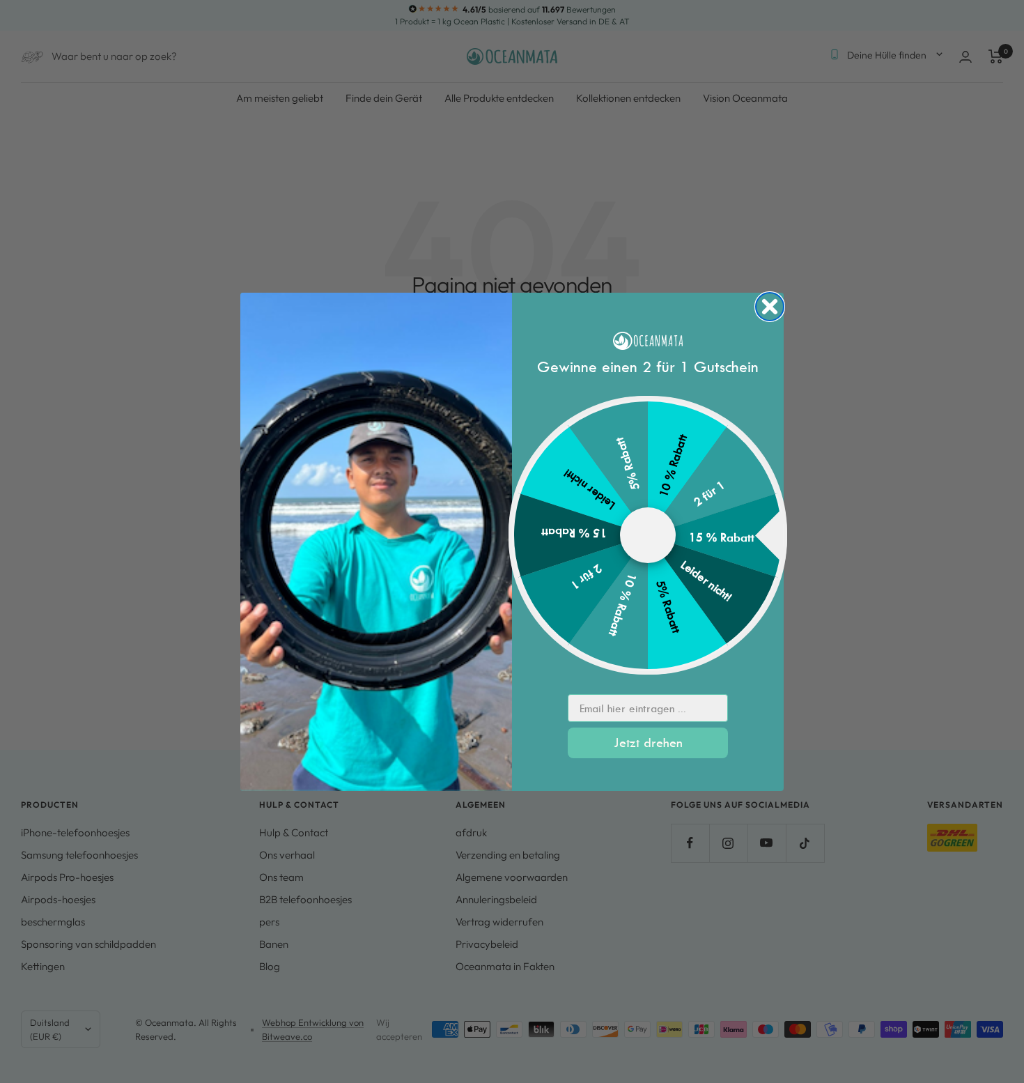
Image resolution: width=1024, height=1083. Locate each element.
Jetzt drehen (648, 743)
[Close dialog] (770, 307)
